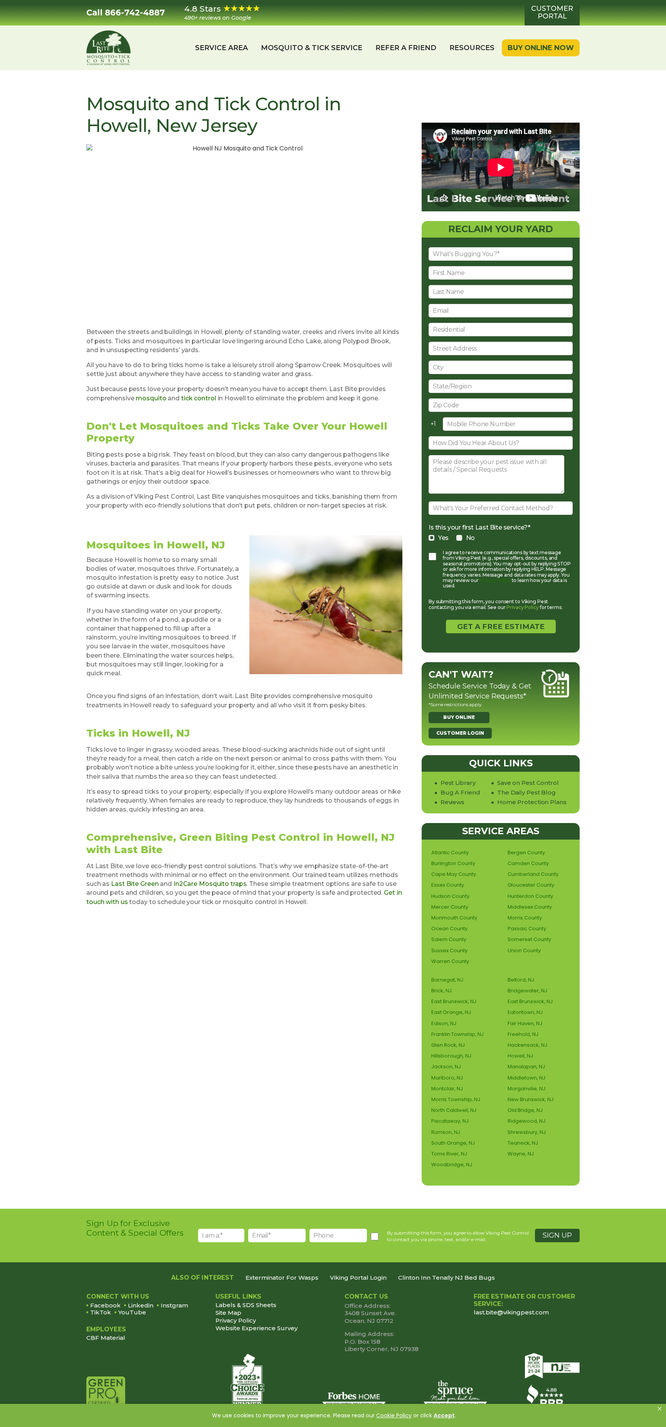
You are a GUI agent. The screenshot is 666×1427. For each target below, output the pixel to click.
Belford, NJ (521, 979)
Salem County (448, 939)
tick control (198, 398)
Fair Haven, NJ (525, 1023)
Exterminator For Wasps (282, 1277)
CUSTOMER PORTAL (552, 12)
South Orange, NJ (453, 1143)
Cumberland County (533, 874)
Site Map (228, 1313)
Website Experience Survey (256, 1328)
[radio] (439, 537)
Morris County (525, 917)
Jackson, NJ (446, 1066)
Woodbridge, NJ (451, 1164)
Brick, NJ (441, 990)
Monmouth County (454, 917)
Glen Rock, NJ (448, 1045)
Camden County (528, 863)
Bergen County (526, 852)
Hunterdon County (530, 896)
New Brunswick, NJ (530, 1099)
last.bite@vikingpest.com (511, 1312)
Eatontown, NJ (525, 1012)
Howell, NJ (520, 1055)
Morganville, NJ (526, 1088)
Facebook (105, 1305)
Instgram (174, 1305)
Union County (524, 950)
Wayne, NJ (521, 1153)
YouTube (132, 1312)
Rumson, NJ (445, 1132)
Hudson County (450, 896)
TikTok (100, 1312)
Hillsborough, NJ (451, 1055)
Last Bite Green (134, 883)
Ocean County (449, 928)
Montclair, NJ (447, 1088)
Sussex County (449, 950)
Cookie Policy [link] (394, 1415)
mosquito (151, 398)
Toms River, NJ (449, 1153)
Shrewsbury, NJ (527, 1132)
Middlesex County (530, 907)
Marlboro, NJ (447, 1077)
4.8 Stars (217, 13)
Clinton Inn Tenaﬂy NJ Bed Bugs (446, 1277)
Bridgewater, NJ (527, 990)
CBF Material (105, 1337)
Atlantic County (450, 852)
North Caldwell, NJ (453, 1110)
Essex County (447, 885)
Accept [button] (444, 1415)
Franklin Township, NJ (457, 1034)
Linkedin (140, 1305)
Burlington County (453, 863)
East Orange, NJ (451, 1012)
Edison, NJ (443, 1023)
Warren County (450, 961)
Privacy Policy (495, 580)
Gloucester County (531, 885)
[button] (659, 1409)
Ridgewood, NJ (526, 1121)
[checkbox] (501, 537)
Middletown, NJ (526, 1077)
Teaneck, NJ (523, 1143)
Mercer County (449, 907)
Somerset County (529, 939)
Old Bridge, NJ (525, 1110)
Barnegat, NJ (447, 979)
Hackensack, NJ (527, 1045)
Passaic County (527, 928)
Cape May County (453, 874)
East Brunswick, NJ (453, 1001)
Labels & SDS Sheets (245, 1305)
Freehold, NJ (523, 1034)
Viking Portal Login (358, 1277)
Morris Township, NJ (455, 1099)
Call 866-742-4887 (125, 12)
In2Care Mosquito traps (210, 883)
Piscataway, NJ (450, 1121)
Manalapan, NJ (526, 1066)
